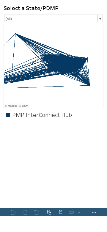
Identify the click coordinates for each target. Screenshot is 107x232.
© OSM (23, 105)
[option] (53, 115)
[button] (101, 113)
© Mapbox (11, 105)
